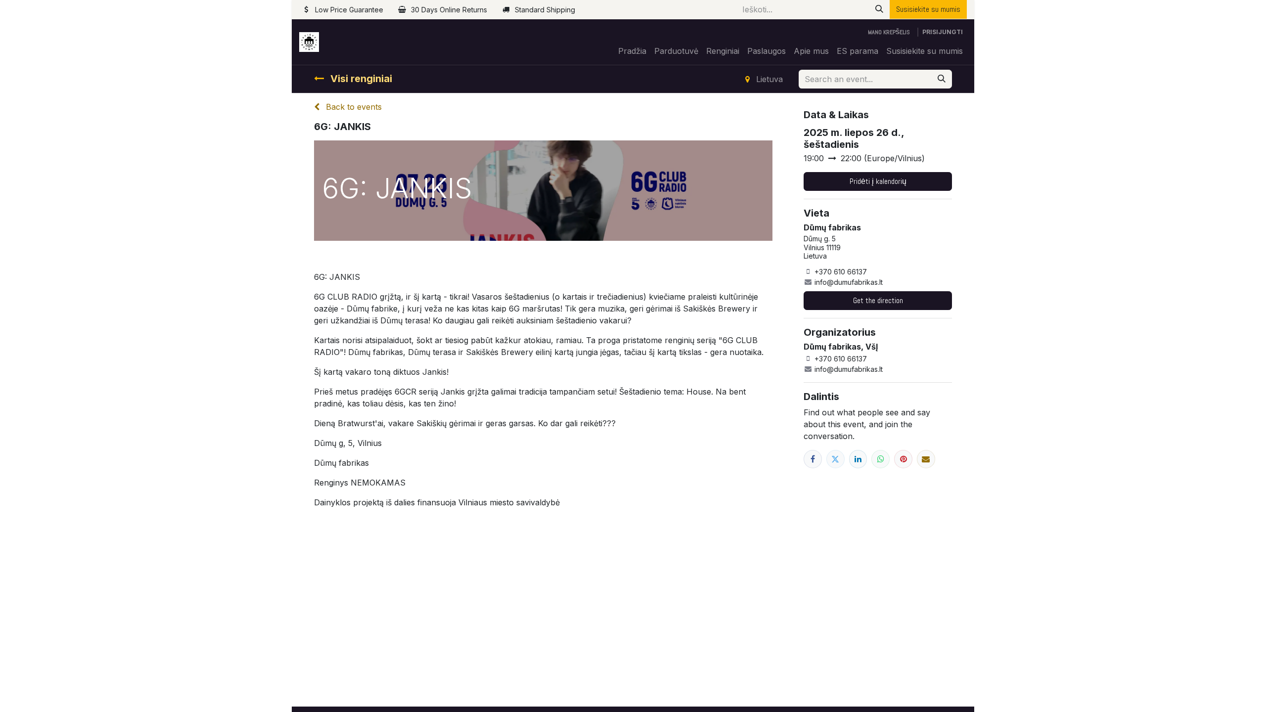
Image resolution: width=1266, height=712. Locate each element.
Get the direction (878, 300)
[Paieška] (879, 9)
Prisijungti (942, 32)
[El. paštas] (926, 459)
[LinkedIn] (858, 459)
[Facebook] (813, 459)
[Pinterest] (903, 459)
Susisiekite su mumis (928, 9)
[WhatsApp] (880, 459)
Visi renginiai (360, 79)
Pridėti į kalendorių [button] (878, 181)
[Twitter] (835, 459)
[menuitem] (632, 51)
